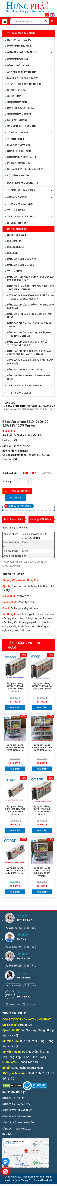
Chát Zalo (31, 928)
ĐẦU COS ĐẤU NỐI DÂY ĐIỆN (16, 1104)
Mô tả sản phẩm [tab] (13, 519)
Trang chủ (8, 403)
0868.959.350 (14, 985)
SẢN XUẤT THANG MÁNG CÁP (17, 1129)
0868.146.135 (14, 928)
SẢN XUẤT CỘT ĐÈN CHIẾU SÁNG (18, 1122)
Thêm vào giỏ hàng (20, 491)
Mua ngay (15, 497)
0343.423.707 (14, 947)
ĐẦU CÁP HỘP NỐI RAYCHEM (16, 1116)
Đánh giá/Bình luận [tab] (41, 519)
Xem (12, 707)
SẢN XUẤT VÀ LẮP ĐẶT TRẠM (17, 1110)
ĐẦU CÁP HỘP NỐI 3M (13, 1098)
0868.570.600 (14, 966)
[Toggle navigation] (4, 21)
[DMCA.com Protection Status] (12, 1085)
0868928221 (14, 1004)
